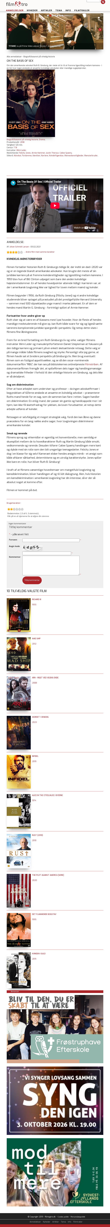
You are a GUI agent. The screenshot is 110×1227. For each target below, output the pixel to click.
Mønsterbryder (91, 155)
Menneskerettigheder (73, 155)
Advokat (17, 155)
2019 (34, 761)
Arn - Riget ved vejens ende (45, 677)
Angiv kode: (14, 546)
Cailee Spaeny (66, 153)
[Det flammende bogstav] (19, 914)
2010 (34, 840)
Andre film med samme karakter (40, 252)
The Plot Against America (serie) (48, 875)
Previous (10, 30)
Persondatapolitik (78, 1217)
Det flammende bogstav (44, 914)
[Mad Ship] (19, 638)
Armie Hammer (38, 153)
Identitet (36, 155)
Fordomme (27, 155)
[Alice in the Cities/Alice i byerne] (19, 795)
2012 (34, 644)
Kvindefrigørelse (56, 155)
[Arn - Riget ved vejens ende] (19, 677)
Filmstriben (91, 364)
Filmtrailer (81, 10)
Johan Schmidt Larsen (19, 247)
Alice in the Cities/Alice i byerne (47, 795)
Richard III (36, 599)
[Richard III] (19, 599)
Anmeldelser (14, 10)
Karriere (44, 155)
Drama (42, 139)
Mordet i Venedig (40, 717)
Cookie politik (63, 1217)
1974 (34, 800)
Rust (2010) (37, 835)
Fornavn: (13, 540)
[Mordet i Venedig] (19, 717)
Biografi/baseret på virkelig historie (22, 139)
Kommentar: (15, 557)
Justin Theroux (52, 153)
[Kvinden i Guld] (19, 953)
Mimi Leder (21, 150)
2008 (34, 683)
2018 (22, 142)
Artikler (46, 10)
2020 (34, 880)
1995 (34, 919)
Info (68, 10)
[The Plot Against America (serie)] (19, 875)
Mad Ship (36, 638)
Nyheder (32, 10)
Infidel (35, 756)
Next (100, 30)
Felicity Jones (25, 153)
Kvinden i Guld (38, 953)
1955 (34, 604)
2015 (34, 959)
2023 (34, 722)
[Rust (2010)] (19, 835)
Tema (58, 10)
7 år (15, 147)
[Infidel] (19, 756)
